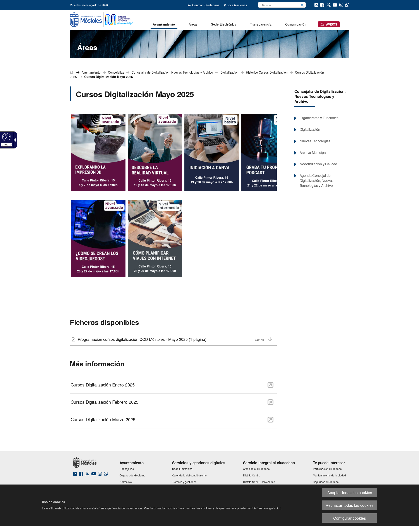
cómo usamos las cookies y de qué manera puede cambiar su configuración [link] (228, 508)
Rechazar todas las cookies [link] (350, 505)
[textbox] (278, 5)
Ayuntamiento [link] (91, 72)
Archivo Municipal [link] (313, 152)
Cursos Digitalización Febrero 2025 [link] (104, 402)
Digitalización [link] (229, 72)
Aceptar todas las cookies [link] (349, 492)
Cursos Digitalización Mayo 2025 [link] (108, 76)
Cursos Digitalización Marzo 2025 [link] (103, 419)
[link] (5, 137)
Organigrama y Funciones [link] (319, 118)
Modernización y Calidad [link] (318, 164)
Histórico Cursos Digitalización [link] (267, 72)
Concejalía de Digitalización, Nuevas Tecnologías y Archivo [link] (172, 72)
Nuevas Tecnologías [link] (315, 141)
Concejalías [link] (116, 72)
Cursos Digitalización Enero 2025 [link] (103, 385)
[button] (302, 5)
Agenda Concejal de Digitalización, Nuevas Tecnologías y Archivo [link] (317, 180)
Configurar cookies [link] (349, 518)
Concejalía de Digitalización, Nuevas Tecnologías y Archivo (320, 96)
